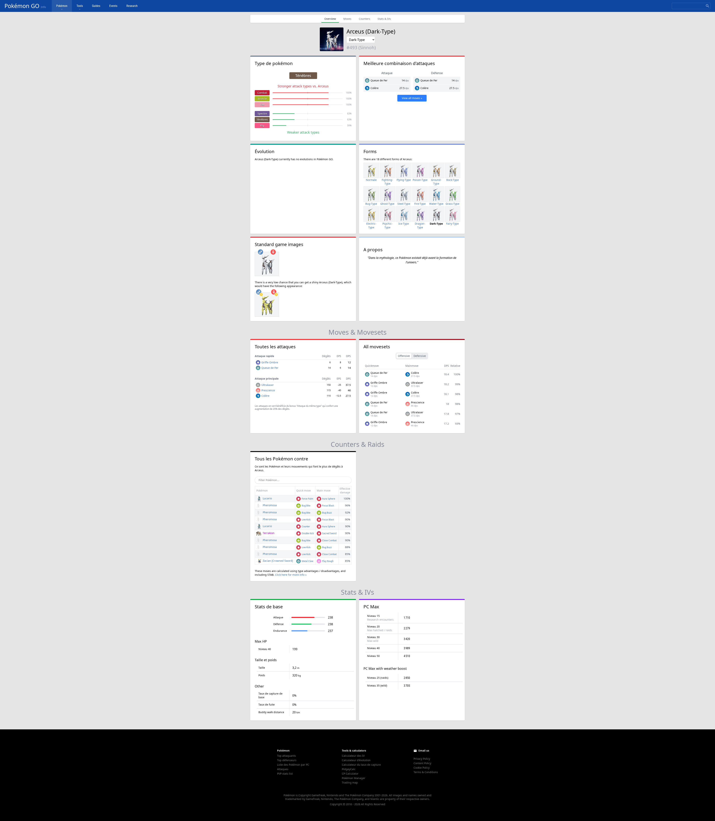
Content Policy (422, 763)
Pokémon (61, 6)
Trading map (350, 782)
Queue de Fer (379, 80)
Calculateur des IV (353, 755)
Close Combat (329, 540)
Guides (96, 6)
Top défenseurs (286, 760)
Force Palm (307, 498)
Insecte (262, 98)
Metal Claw (307, 561)
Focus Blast (328, 505)
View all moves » (412, 98)
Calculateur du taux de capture (361, 764)
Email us (423, 750)
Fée (262, 104)
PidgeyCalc (348, 769)
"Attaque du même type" (309, 406)
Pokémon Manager (353, 778)
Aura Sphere (328, 498)
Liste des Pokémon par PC (293, 764)
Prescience (268, 390)
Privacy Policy (422, 758)
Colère (375, 88)
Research (132, 6)
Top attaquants (286, 755)
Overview (330, 18)
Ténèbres (262, 119)
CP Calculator (350, 773)
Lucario (267, 498)
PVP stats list (285, 773)
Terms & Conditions (426, 772)
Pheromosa (269, 505)
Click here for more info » (290, 574)
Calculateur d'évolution (356, 760)
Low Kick (305, 519)
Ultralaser (267, 385)
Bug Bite (305, 505)
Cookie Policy (422, 767)
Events (113, 6)
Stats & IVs (384, 18)
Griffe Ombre (269, 362)
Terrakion (268, 533)
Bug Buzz (327, 512)
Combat (262, 92)
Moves (347, 18)
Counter (305, 526)
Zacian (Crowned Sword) (277, 560)
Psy (262, 125)
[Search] (708, 6)
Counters (364, 18)
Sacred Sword (329, 533)
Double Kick (307, 533)
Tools (80, 6)
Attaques (282, 769)
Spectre (262, 113)
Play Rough (327, 561)
